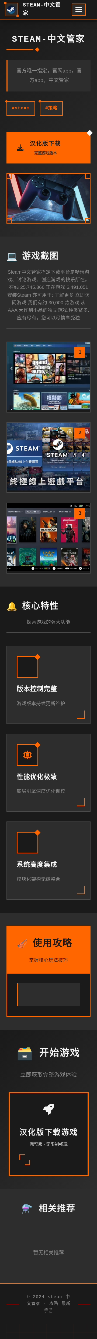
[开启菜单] (79, 10)
